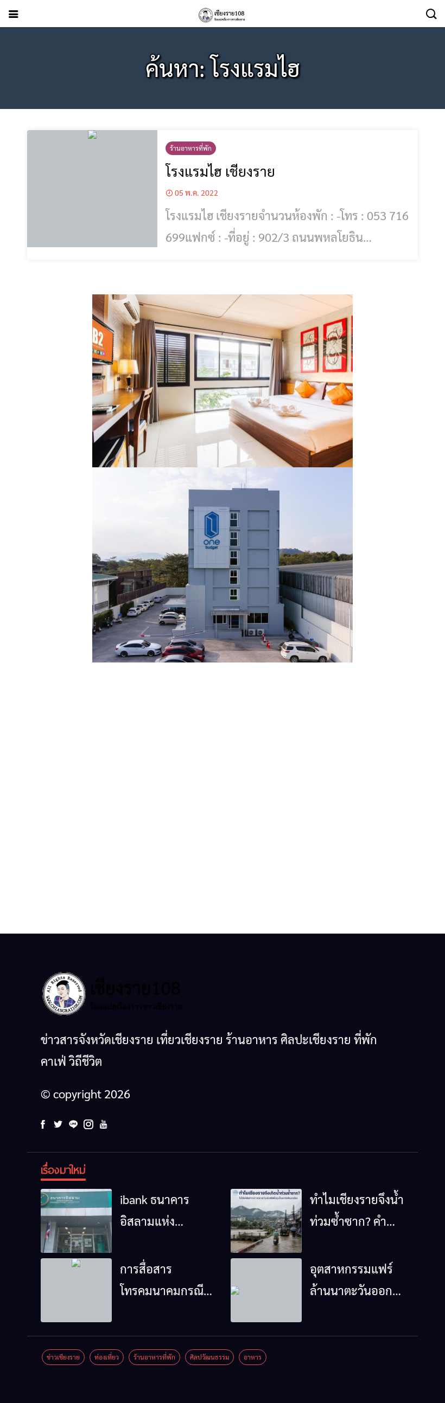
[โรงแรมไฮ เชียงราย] (92, 188)
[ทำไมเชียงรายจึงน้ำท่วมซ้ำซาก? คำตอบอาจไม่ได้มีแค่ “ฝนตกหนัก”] (266, 1221)
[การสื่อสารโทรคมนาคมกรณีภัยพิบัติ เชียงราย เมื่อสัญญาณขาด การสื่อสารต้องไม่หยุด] (76, 1290)
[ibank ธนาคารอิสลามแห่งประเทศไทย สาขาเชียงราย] (76, 1221)
